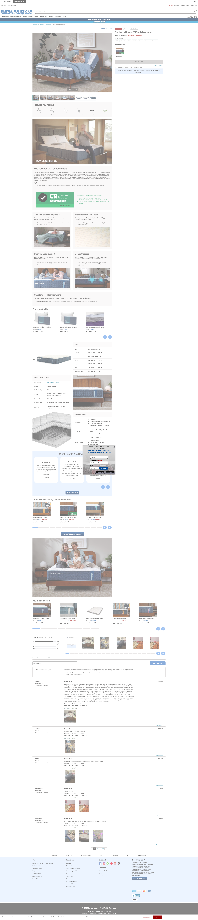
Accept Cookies (157, 917)
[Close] (195, 917)
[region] (99, 917)
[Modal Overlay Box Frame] (99, 460)
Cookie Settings (146, 917)
